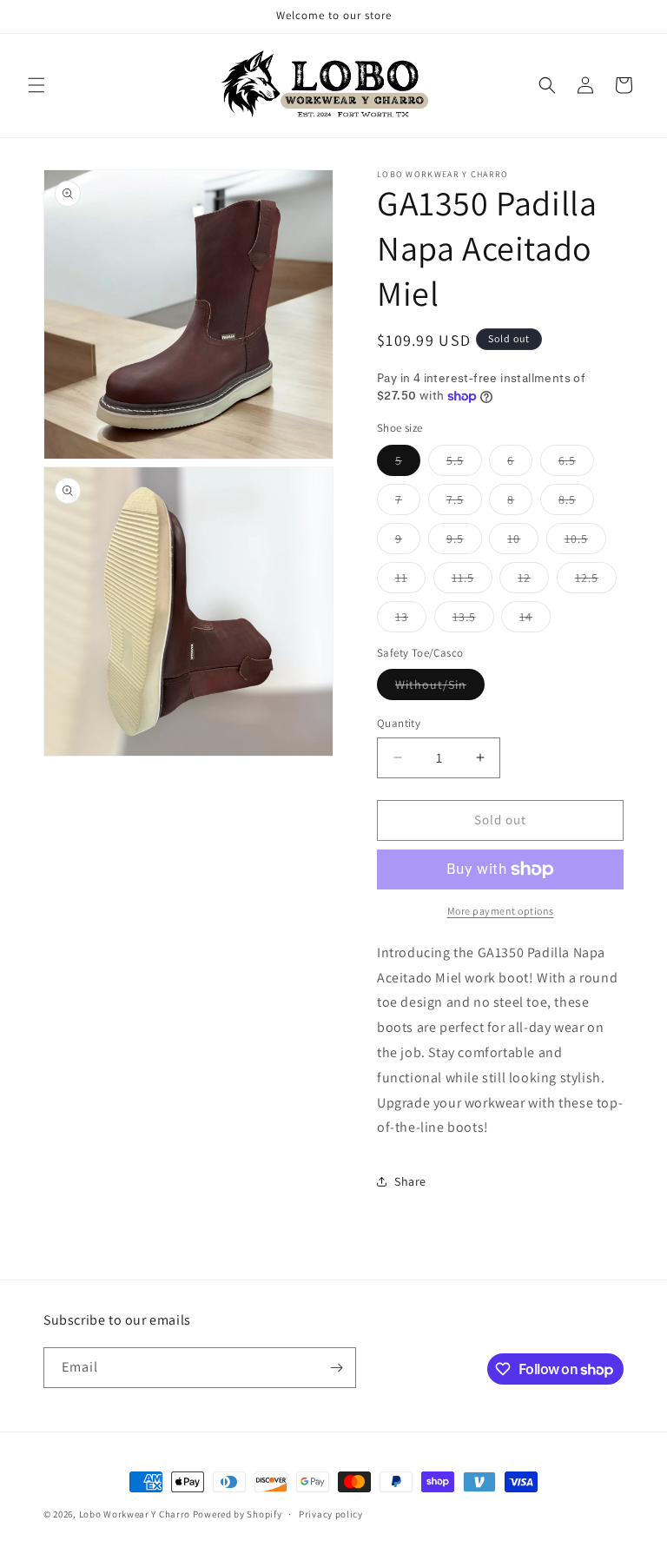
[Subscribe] (336, 1367)
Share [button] (410, 1181)
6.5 (576, 464)
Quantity (398, 723)
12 (533, 581)
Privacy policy (331, 1514)
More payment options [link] (500, 910)
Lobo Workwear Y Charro (134, 1514)
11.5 (472, 581)
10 (522, 542)
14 (535, 620)
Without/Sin (440, 688)
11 (410, 581)
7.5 (464, 503)
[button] (36, 85)
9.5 (464, 542)
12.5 (596, 581)
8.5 (576, 503)
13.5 (473, 620)
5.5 (464, 464)
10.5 (585, 542)
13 (410, 620)
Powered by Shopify (237, 1514)
